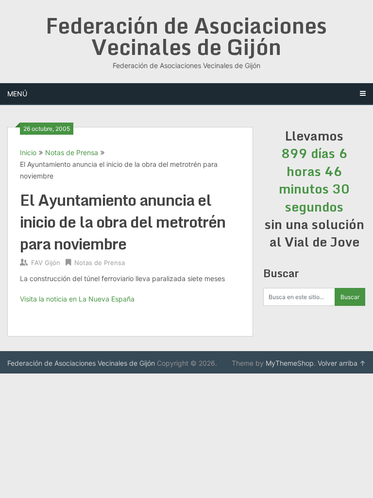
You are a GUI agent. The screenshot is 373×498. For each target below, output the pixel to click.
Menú (17, 93)
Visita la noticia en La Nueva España (77, 299)
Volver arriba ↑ (342, 363)
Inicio (28, 152)
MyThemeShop (290, 363)
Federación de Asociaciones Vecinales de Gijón (186, 36)
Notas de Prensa (71, 152)
